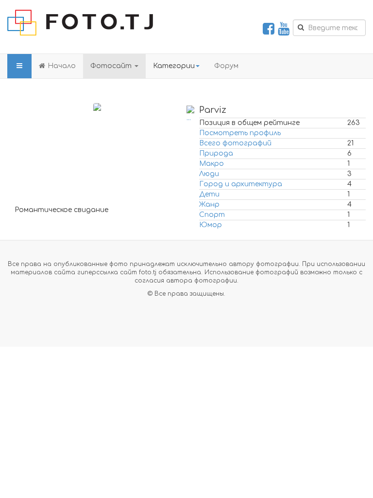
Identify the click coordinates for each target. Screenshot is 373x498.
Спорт (212, 214)
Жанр (209, 204)
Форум (226, 66)
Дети (209, 194)
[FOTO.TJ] (80, 23)
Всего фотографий (235, 143)
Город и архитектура (240, 184)
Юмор (210, 225)
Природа (216, 153)
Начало (62, 66)
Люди (209, 174)
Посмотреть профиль (240, 133)
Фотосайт (112, 66)
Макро (211, 163)
